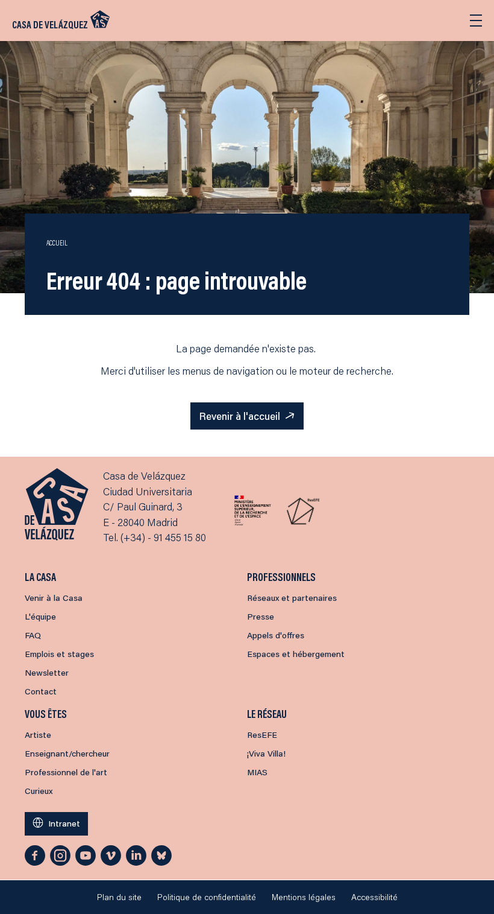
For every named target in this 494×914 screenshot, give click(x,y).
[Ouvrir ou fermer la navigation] (476, 20)
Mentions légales (304, 897)
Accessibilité (374, 897)
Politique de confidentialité (206, 897)
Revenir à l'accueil (239, 415)
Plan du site (119, 897)
